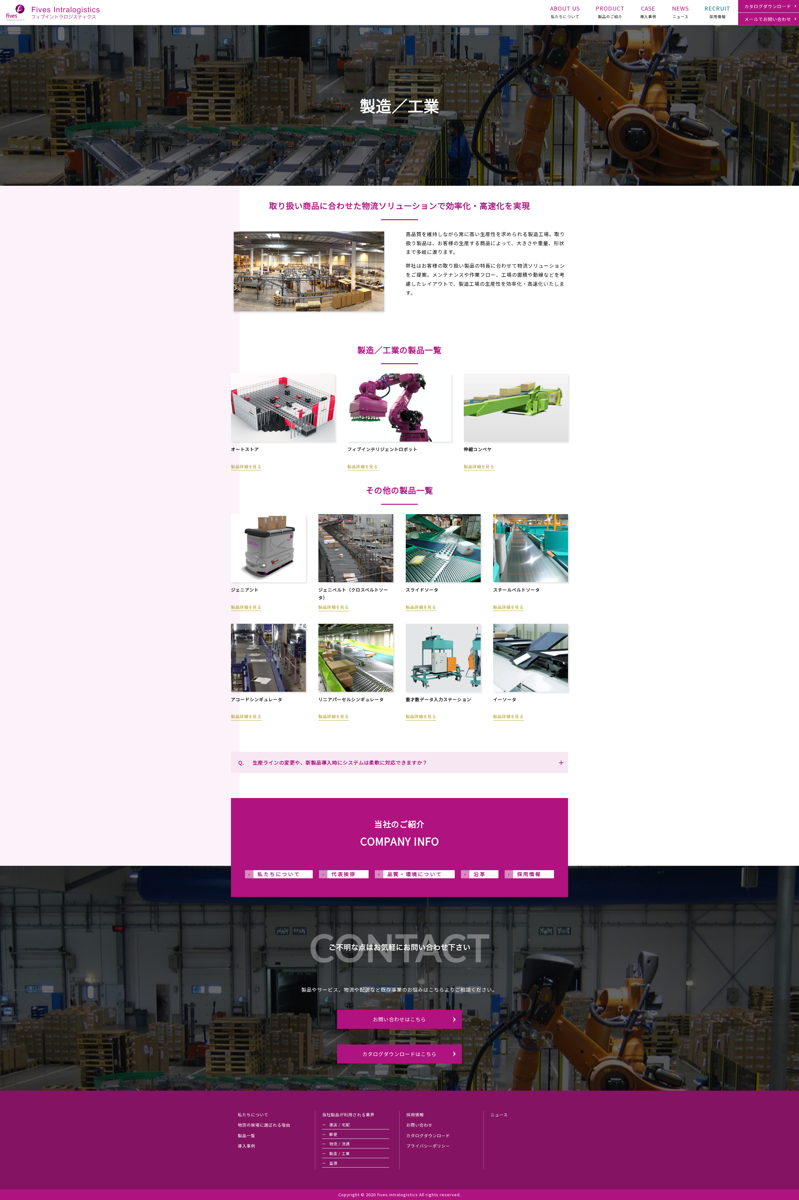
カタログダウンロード (767, 6)
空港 (333, 1163)
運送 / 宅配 (339, 1124)
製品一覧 (246, 1135)
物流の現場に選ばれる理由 (264, 1125)
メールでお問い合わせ (767, 19)
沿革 (479, 874)
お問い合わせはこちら (399, 1019)
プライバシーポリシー (428, 1146)
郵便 (333, 1134)
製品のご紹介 (610, 11)
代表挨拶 (343, 874)
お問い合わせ (419, 1125)
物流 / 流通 (339, 1143)
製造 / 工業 (339, 1153)
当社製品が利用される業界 (348, 1115)
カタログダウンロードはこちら (399, 1054)
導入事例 (648, 11)
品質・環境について (414, 874)
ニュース (680, 11)
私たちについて (565, 11)
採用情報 (717, 11)
